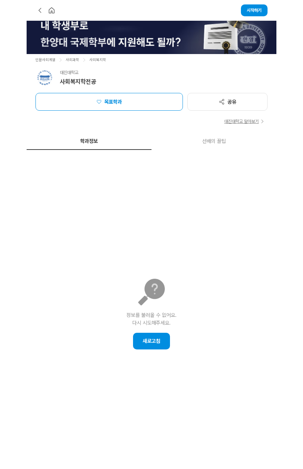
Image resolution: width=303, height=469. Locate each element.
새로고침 (151, 341)
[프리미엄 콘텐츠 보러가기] (151, 37)
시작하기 (254, 10)
